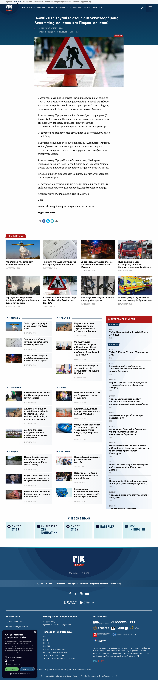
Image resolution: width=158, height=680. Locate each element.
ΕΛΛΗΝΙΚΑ (74, 573)
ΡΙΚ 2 (45, 640)
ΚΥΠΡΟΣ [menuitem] (32, 8)
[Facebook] (70, 594)
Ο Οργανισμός (49, 622)
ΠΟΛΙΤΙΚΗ (65, 318)
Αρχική (40, 584)
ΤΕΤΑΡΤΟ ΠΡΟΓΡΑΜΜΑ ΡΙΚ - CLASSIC (59, 659)
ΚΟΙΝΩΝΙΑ (118, 36)
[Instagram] (81, 594)
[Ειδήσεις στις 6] (78, 530)
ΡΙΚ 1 (45, 637)
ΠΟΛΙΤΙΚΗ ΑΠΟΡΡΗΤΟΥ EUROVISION (80, 670)
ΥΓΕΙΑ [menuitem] (69, 8)
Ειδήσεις (49, 584)
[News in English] (137, 530)
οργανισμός (86, 2)
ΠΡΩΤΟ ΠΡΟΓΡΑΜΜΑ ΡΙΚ (54, 650)
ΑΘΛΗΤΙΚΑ (65, 452)
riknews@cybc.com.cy (18, 627)
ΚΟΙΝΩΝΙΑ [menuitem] (41, 8)
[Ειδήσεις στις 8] (20, 530)
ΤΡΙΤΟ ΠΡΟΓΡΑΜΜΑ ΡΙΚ (53, 656)
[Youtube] (87, 594)
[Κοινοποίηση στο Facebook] (43, 221)
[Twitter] (75, 594)
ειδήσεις (17, 2)
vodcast (76, 2)
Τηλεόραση (60, 584)
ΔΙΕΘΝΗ (14, 452)
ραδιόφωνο (38, 2)
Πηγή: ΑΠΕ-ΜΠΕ (46, 212)
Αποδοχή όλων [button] (11, 669)
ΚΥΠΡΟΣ (112, 349)
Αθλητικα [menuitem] (96, 8)
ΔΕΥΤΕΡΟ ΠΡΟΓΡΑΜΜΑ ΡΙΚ (55, 653)
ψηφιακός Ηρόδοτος (62, 2)
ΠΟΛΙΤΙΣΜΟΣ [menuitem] (77, 8)
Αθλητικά (84, 584)
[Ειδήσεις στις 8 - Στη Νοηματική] (49, 530)
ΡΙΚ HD (46, 643)
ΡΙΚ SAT (46, 646)
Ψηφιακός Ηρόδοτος (99, 584)
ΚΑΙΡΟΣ (111, 329)
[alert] (19, 654)
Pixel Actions (104, 676)
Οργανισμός (115, 584)
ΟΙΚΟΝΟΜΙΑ (16, 387)
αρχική (9, 2)
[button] (5, 657)
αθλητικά (49, 2)
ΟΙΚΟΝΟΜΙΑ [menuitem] (60, 8)
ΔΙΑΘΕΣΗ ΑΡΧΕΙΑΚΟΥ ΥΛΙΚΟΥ (57, 670)
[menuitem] (102, 7)
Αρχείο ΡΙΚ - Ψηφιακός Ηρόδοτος (57, 625)
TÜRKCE (85, 573)
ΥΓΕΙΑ (63, 387)
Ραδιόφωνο (73, 584)
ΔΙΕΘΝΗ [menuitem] (87, 8)
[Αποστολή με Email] (52, 221)
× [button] (35, 632)
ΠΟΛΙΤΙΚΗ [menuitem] (50, 8)
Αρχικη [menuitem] (25, 8)
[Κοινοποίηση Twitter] (48, 221)
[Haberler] (108, 530)
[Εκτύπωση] (56, 220)
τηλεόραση (27, 2)
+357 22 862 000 (16, 622)
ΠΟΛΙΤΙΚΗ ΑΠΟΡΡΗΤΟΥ (39, 670)
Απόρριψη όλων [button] (27, 669)
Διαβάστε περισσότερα (22, 653)
